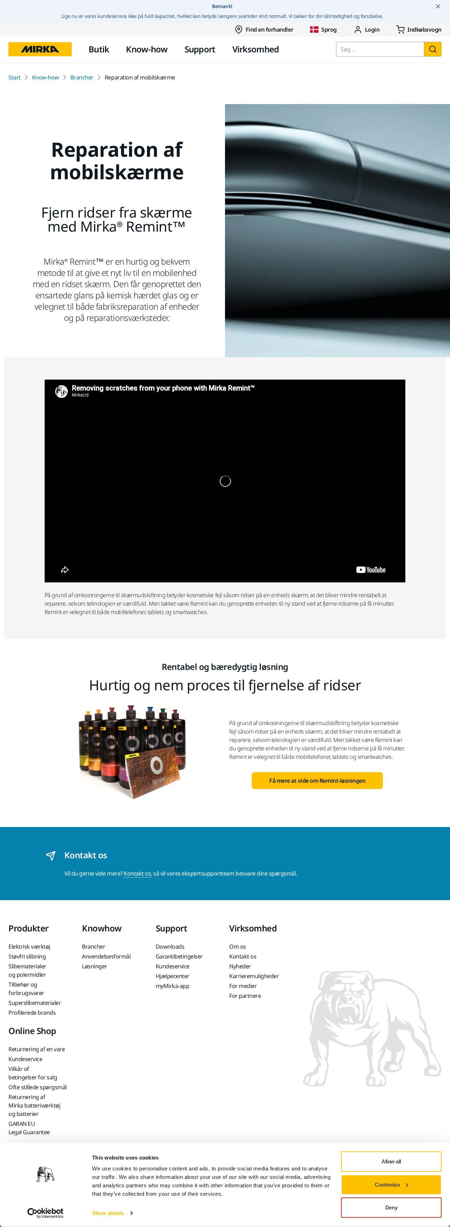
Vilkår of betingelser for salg (32, 1073)
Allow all (391, 1161)
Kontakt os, (138, 873)
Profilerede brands (32, 1012)
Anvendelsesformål (106, 956)
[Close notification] (438, 6)
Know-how (146, 49)
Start (14, 77)
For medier (243, 986)
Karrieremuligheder (254, 976)
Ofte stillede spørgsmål (37, 1087)
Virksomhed (255, 49)
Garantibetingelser (179, 956)
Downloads (170, 946)
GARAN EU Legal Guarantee (29, 1128)
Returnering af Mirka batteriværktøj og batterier (34, 1105)
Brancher (82, 77)
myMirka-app (172, 986)
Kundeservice (172, 966)
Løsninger (94, 966)
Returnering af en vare (36, 1049)
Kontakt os (242, 956)
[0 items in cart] (419, 29)
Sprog (329, 29)
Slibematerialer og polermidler (27, 970)
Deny (391, 1207)
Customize (387, 1184)
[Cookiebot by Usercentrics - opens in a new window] (45, 1213)
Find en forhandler (269, 29)
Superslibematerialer (34, 1003)
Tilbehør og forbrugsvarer (26, 989)
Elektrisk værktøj (29, 946)
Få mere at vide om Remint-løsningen (317, 780)
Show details (108, 1213)
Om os (237, 946)
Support (200, 49)
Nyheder (240, 966)
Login (372, 29)
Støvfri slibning (27, 956)
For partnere (245, 996)
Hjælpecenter (172, 976)
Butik (99, 49)
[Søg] (433, 49)
